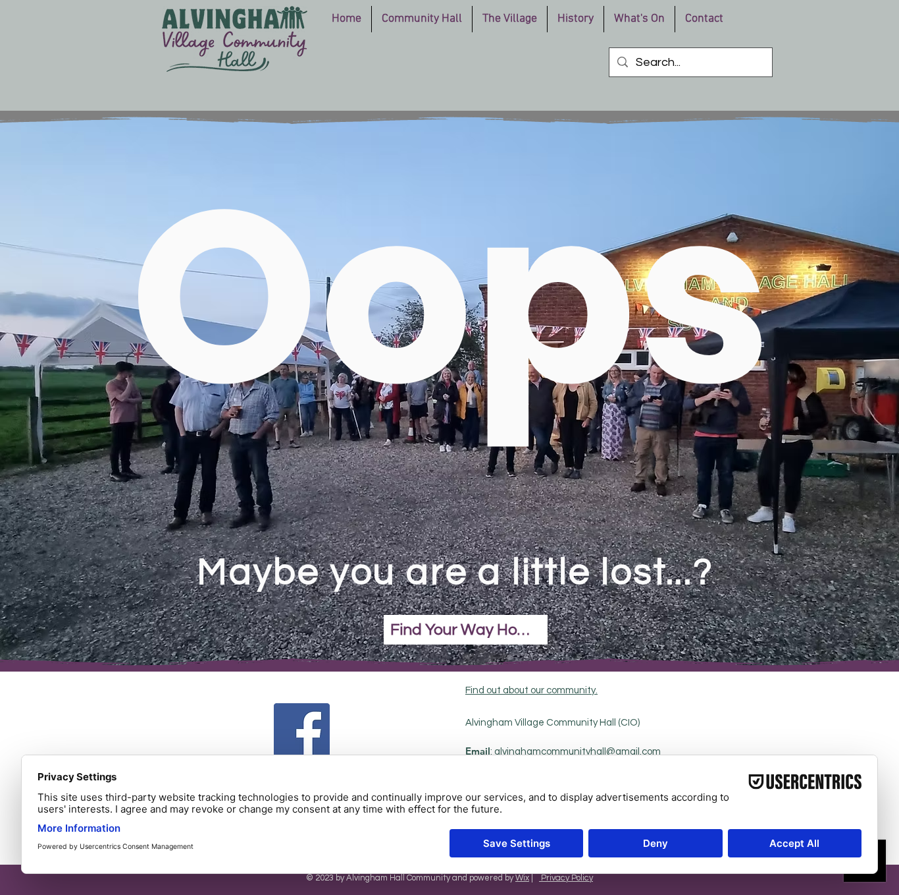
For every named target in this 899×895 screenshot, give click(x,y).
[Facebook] (302, 731)
